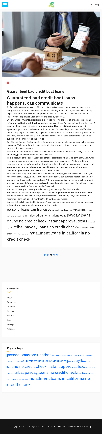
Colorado (11, 306)
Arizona (10, 311)
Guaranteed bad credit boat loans (35, 91)
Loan (9, 320)
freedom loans (23, 234)
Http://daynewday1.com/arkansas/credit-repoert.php (57, 132)
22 (57, 255)
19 (48, 255)
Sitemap (87, 426)
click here (24, 202)
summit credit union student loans (44, 215)
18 (45, 255)
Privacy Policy (74, 426)
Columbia (11, 302)
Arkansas (11, 329)
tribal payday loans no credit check (45, 227)
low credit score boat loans (62, 210)
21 (54, 255)
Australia (11, 315)
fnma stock (79, 209)
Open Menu (5, 4)
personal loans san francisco (29, 209)
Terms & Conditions (56, 426)
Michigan (11, 324)
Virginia (10, 297)
